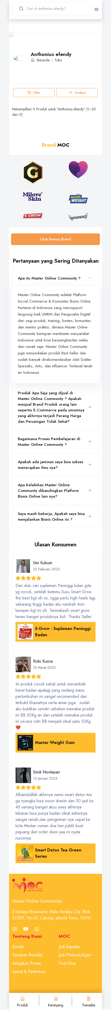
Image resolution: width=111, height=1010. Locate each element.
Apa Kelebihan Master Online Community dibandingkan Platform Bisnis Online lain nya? (48, 490)
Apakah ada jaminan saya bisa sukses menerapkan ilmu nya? (50, 464)
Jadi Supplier (69, 947)
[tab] (55, 278)
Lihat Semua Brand (55, 239)
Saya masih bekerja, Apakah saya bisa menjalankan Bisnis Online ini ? (51, 516)
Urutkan (80, 92)
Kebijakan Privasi (26, 963)
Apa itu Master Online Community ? (49, 278)
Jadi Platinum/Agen (75, 955)
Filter (36, 92)
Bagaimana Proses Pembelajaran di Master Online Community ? (49, 441)
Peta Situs (67, 963)
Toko (58, 60)
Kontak (18, 947)
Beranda (43, 60)
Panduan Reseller (27, 955)
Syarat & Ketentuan (28, 972)
